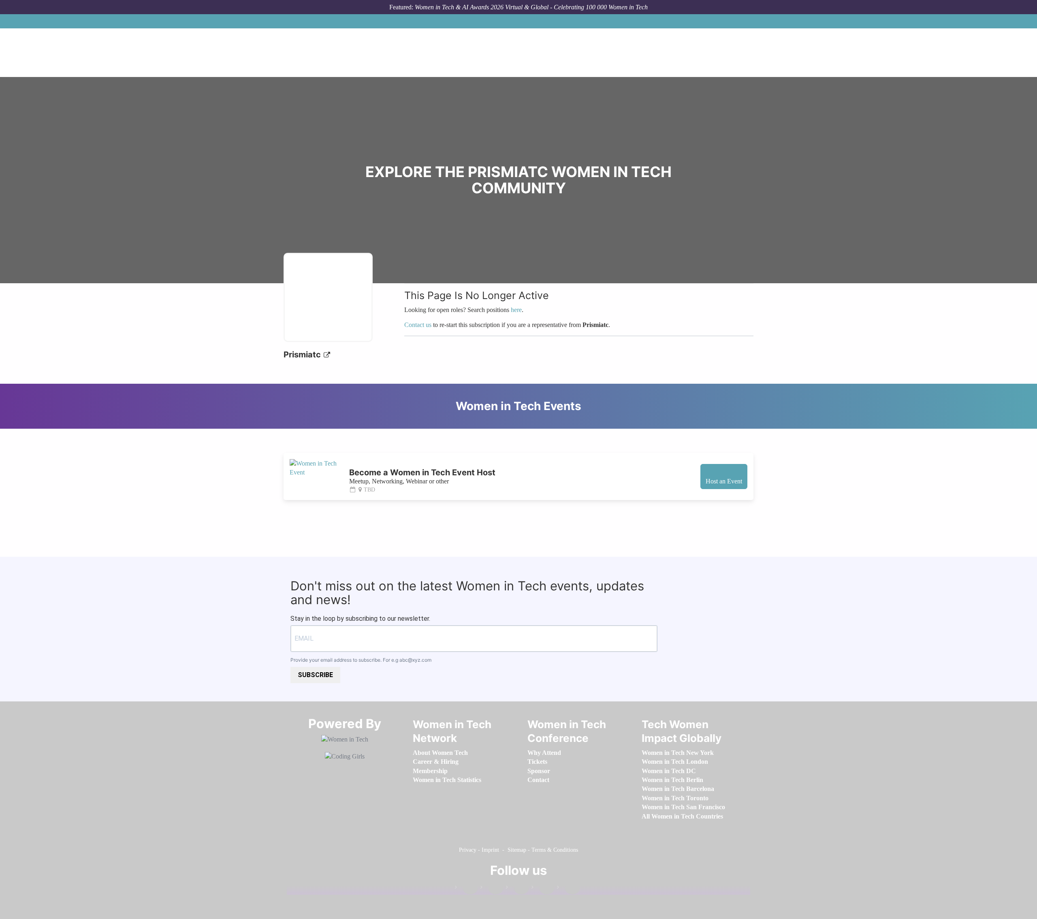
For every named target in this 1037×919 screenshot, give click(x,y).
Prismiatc (303, 354)
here (516, 309)
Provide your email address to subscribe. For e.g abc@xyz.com (360, 660)
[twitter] (542, 889)
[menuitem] (440, 752)
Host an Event (724, 481)
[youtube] (568, 889)
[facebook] (466, 889)
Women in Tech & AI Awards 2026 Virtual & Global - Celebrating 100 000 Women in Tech (531, 7)
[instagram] (517, 889)
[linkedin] (491, 889)
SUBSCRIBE (315, 675)
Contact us (417, 324)
